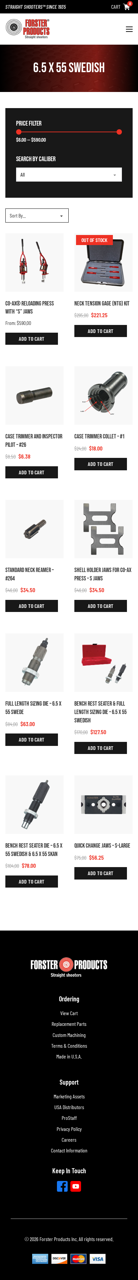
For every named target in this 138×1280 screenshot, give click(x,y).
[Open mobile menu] (129, 29)
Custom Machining (69, 1035)
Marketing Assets (69, 1096)
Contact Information (69, 1150)
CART (116, 6)
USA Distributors (69, 1107)
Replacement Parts (69, 1024)
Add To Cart (32, 338)
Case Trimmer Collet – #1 (99, 436)
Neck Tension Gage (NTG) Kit (102, 303)
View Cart (69, 1013)
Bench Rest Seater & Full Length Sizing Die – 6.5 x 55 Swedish (100, 712)
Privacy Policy (69, 1129)
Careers (69, 1139)
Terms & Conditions (69, 1045)
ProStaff (69, 1118)
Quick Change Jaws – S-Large (102, 845)
